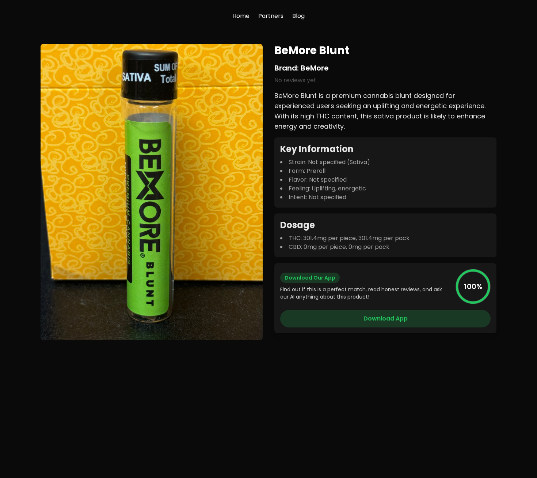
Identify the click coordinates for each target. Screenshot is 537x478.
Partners (270, 16)
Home (241, 16)
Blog (298, 16)
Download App (385, 318)
